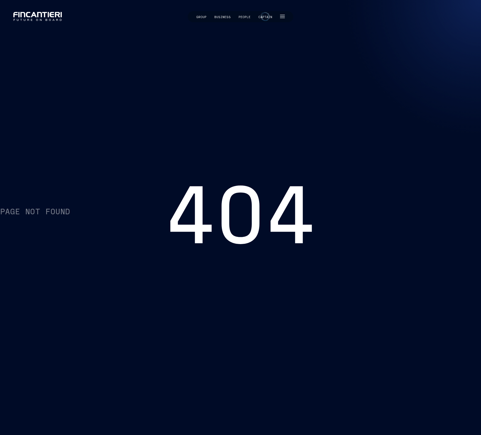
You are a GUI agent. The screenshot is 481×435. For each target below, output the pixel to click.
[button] (282, 16)
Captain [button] (265, 17)
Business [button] (222, 17)
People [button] (245, 17)
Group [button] (201, 17)
